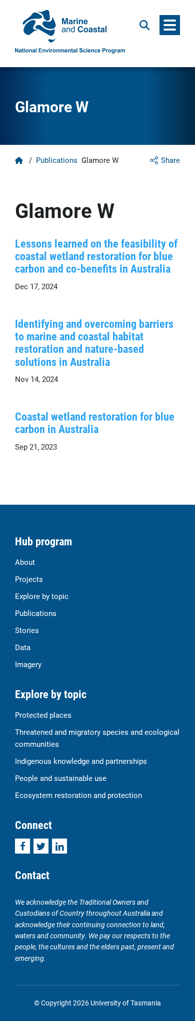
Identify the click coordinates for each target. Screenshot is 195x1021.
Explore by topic (41, 596)
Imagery (28, 664)
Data (22, 647)
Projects (29, 579)
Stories (27, 630)
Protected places (43, 715)
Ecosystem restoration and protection (78, 795)
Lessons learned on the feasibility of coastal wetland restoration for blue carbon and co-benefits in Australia (96, 256)
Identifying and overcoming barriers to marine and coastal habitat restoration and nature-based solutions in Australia (94, 342)
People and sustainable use (60, 778)
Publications (57, 160)
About (25, 562)
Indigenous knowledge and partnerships (81, 761)
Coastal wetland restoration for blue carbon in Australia (94, 422)
